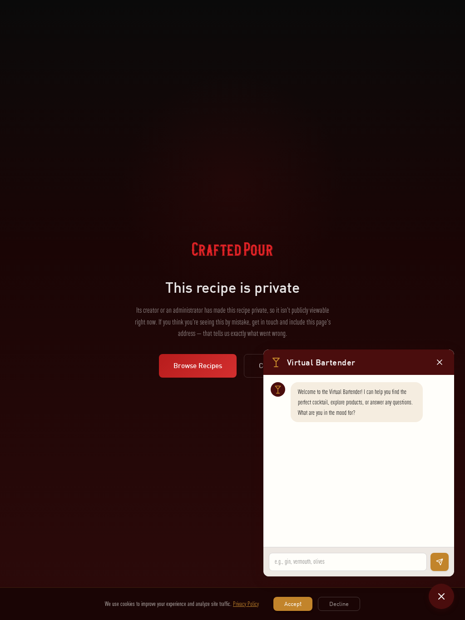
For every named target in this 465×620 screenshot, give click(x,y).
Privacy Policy (246, 603)
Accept (293, 603)
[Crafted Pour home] (232, 260)
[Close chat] (441, 596)
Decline (339, 603)
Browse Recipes (197, 365)
